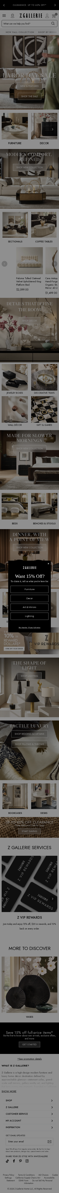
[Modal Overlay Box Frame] (29, 596)
